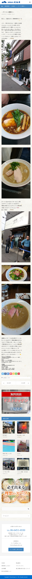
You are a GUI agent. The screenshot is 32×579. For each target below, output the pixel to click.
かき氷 (18, 453)
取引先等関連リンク (6, 571)
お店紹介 (9, 14)
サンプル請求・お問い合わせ (16, 549)
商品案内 (18, 563)
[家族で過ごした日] (9, 446)
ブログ (13, 14)
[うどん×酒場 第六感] (23, 464)
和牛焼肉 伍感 (21, 435)
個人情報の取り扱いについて (23, 568)
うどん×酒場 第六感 (22, 471)
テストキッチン (20, 565)
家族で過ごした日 (7, 453)
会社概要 (4, 568)
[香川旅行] (9, 427)
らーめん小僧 (6, 471)
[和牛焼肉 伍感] (23, 427)
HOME (3, 563)
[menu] (30, 2)
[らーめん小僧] (9, 464)
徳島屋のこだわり (6, 565)
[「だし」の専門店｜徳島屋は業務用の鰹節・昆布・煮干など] (11, 2)
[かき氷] (23, 446)
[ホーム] (2, 6)
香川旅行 (5, 435)
